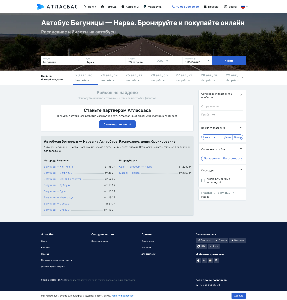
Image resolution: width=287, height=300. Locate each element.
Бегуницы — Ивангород (58, 197)
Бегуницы (224, 192)
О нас (44, 241)
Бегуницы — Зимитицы (58, 172)
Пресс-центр (148, 241)
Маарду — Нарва (129, 172)
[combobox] (61, 60)
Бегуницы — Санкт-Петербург (62, 179)
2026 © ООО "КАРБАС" (54, 280)
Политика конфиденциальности (56, 260)
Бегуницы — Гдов (55, 191)
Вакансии (146, 247)
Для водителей (149, 254)
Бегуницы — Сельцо (56, 203)
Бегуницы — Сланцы (56, 209)
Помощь (45, 254)
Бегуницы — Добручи (57, 185)
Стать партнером (99, 241)
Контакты (45, 247)
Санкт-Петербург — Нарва (135, 166)
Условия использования (53, 267)
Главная (206, 192)
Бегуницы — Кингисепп (58, 166)
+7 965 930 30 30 (187, 6)
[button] (85, 78)
